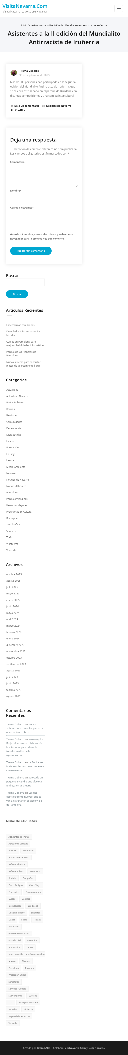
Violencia (28, 1009)
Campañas (28, 878)
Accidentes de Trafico (19, 836)
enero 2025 (13, 600)
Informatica (14, 947)
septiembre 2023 (16, 664)
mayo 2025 (13, 593)
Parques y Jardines (17, 498)
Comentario (17, 162)
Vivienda (11, 550)
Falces (24, 919)
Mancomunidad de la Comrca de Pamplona (29, 954)
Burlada (12, 878)
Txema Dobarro (29, 70)
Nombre (15, 190)
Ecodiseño (33, 905)
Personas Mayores (16, 505)
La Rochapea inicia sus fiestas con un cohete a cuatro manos (25, 766)
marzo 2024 (13, 625)
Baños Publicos (15, 402)
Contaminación (33, 891)
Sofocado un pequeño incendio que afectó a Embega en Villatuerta (24, 781)
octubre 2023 (14, 657)
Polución (29, 967)
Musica (12, 960)
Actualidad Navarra (17, 396)
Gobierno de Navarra (18, 933)
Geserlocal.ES (96, 1047)
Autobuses (28, 850)
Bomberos (35, 871)
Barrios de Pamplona (18, 857)
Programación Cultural (19, 511)
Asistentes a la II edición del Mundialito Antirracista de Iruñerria (69, 25)
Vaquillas (12, 1009)
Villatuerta (12, 543)
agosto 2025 (13, 580)
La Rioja (10, 454)
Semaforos (13, 981)
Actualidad (12, 389)
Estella (11, 919)
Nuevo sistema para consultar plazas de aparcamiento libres (25, 728)
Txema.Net (43, 1047)
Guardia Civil (14, 940)
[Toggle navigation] (118, 8)
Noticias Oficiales (16, 486)
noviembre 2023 (16, 651)
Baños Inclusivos (16, 864)
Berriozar (11, 415)
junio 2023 (12, 683)
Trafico (10, 537)
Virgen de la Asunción (19, 1016)
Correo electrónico (22, 207)
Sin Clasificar (18, 110)
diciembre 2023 (15, 644)
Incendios (32, 940)
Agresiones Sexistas (18, 843)
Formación (12, 447)
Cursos (11, 898)
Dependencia (13, 428)
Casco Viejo (34, 885)
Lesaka (10, 460)
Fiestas (10, 441)
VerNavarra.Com (75, 1047)
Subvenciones (15, 995)
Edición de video (16, 912)
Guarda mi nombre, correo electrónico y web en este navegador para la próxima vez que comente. (41, 236)
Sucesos (11, 531)
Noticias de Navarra (58, 105)
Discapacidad (14, 434)
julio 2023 (12, 677)
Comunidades (14, 421)
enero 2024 (13, 638)
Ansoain (12, 850)
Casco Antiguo (15, 885)
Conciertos (13, 891)
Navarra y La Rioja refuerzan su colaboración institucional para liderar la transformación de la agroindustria (24, 747)
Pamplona (12, 492)
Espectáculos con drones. (20, 325)
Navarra (11, 473)
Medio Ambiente (15, 466)
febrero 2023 (14, 689)
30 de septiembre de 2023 (34, 75)
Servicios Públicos (17, 988)
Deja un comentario (26, 105)
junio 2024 (12, 606)
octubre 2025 (14, 574)
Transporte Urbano (28, 1002)
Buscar (12, 275)
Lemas (29, 947)
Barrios (10, 409)
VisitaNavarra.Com (25, 6)
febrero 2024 (14, 632)
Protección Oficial (17, 974)
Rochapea (12, 518)
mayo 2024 (13, 612)
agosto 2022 (13, 696)
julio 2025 (12, 587)
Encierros (35, 912)
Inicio (24, 25)
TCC (10, 1002)
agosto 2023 (13, 670)
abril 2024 (12, 619)
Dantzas (26, 898)
